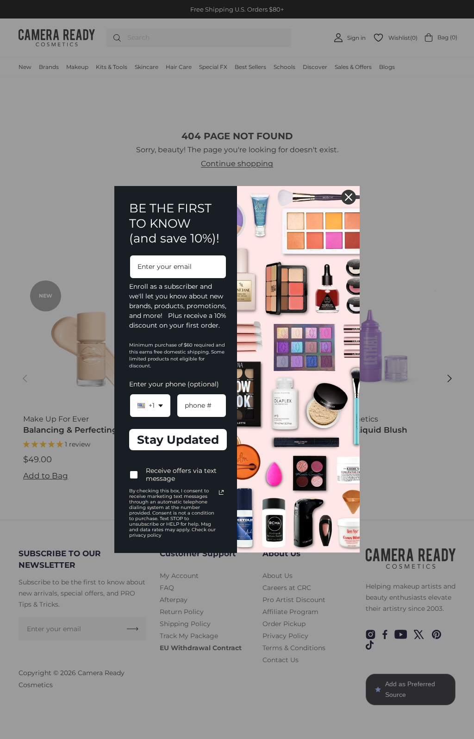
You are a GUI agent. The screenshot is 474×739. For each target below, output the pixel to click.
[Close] (348, 197)
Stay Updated (178, 440)
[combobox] (150, 405)
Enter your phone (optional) (174, 384)
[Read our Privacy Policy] (221, 492)
